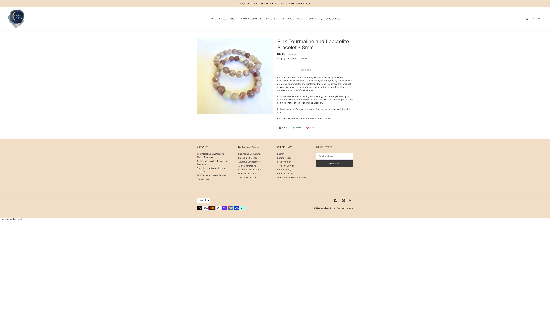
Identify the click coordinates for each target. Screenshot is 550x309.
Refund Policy (284, 158)
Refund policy (284, 169)
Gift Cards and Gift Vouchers (291, 177)
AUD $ (203, 200)
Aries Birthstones (247, 165)
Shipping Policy (285, 173)
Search (280, 153)
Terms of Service (285, 165)
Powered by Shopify (345, 208)
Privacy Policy (284, 161)
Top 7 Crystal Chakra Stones (211, 175)
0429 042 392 (333, 18)
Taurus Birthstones (248, 177)
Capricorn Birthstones (249, 169)
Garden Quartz (204, 179)
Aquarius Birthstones (249, 161)
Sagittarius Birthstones (250, 153)
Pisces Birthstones (247, 158)
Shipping (281, 58)
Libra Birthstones (247, 173)
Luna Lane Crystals (328, 208)
